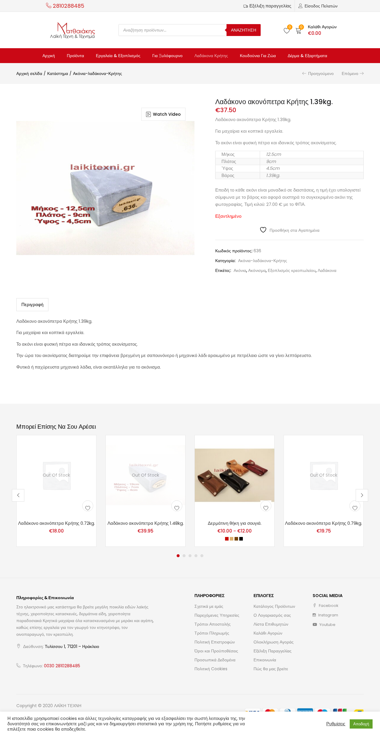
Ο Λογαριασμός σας (272, 615)
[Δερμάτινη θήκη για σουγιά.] (234, 474)
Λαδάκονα (327, 270)
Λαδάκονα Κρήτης (211, 56)
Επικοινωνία (265, 660)
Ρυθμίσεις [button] (335, 723)
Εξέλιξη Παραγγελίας (273, 651)
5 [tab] (201, 555)
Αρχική (48, 56)
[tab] (32, 304)
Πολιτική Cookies (210, 669)
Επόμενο (350, 73)
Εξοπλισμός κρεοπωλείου (292, 270)
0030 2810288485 (62, 666)
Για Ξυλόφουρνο (167, 56)
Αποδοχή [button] (361, 724)
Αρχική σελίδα (29, 73)
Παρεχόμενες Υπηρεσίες (216, 615)
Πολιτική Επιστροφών (214, 642)
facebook (328, 605)
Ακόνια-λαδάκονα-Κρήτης (97, 73)
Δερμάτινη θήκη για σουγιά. (235, 523)
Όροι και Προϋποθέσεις (216, 651)
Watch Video (167, 114)
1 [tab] (178, 555)
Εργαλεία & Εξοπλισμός (118, 56)
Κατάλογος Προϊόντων (274, 606)
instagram (327, 615)
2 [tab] (184, 555)
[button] (316, 30)
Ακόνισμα (257, 270)
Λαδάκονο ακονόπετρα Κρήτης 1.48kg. (145, 523)
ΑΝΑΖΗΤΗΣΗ (243, 30)
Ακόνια (240, 270)
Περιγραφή (32, 304)
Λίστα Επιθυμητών (271, 624)
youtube (327, 624)
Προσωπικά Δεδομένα (214, 660)
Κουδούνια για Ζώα (258, 56)
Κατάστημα (57, 73)
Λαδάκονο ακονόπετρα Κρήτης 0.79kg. (323, 523)
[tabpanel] (56, 491)
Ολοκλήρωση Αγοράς (274, 642)
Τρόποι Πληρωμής (211, 633)
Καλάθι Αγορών (268, 633)
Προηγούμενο (321, 73)
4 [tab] (195, 555)
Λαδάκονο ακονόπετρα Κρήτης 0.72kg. (56, 523)
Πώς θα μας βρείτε (271, 669)
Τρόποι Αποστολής (212, 624)
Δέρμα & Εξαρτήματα (307, 56)
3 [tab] (190, 555)
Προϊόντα (75, 56)
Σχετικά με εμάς (208, 606)
